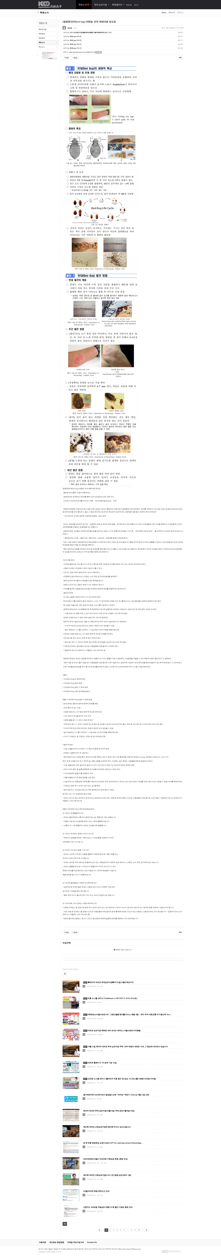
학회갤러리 (117, 5)
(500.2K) (76, 44)
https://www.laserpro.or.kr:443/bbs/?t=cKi (82, 52)
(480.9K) (76, 36)
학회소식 (42, 42)
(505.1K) (76, 48)
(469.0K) (76, 40)
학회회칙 (42, 38)
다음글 (75, 58)
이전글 (66, 58)
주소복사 (98, 52)
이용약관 (42, 1242)
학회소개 (83, 5)
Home (164, 13)
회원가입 (129, 5)
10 (139, 1230)
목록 (180, 58)
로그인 (136, 5)
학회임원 (42, 34)
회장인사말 (42, 29)
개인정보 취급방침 (56, 1242)
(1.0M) (91, 32)
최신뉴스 (42, 47)
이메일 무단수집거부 (75, 1242)
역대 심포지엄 (100, 5)
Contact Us (92, 1242)
